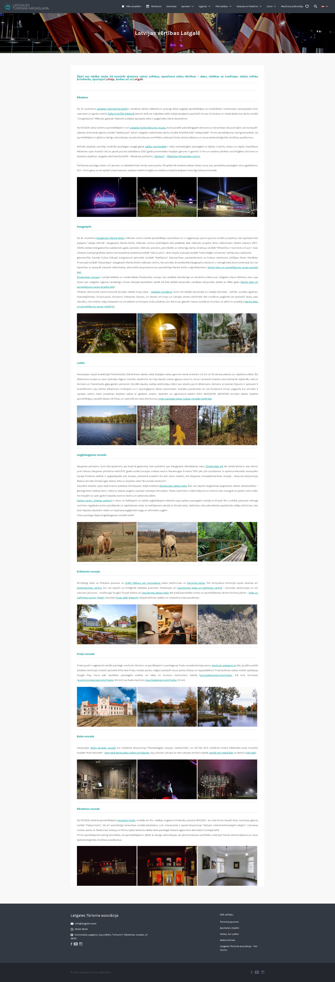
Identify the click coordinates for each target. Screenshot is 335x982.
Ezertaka (171, 6)
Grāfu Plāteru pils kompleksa (142, 583)
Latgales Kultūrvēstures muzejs (148, 127)
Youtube (257, 972)
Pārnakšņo (221, 6)
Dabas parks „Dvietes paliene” (94, 500)
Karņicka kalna (196, 583)
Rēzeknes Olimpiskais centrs (183, 156)
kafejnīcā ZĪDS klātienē (121, 113)
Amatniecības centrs (89, 587)
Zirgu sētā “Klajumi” (127, 597)
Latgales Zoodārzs (161, 291)
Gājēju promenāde (155, 146)
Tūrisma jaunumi (229, 921)
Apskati (185, 6)
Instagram (262, 972)
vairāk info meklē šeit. (221, 752)
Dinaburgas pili (214, 466)
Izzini (269, 6)
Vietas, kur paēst (229, 934)
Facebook (251, 972)
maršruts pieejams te (223, 665)
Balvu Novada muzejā (103, 747)
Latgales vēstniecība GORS (112, 108)
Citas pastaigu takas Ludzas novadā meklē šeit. (185, 398)
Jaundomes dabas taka (155, 592)
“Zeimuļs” (159, 156)
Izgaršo (203, 6)
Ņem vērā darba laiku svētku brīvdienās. (127, 752)
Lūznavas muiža (126, 820)
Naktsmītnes (227, 940)
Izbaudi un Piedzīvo (247, 6)
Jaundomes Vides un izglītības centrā (199, 587)
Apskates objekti (229, 927)
